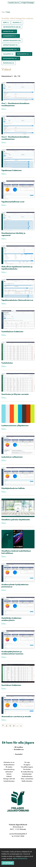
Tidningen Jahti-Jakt (9, 779)
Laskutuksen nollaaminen (12, 457)
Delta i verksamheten (27, 779)
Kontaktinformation (9, 781)
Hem (3, 12)
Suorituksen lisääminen (11, 685)
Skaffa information (27, 781)
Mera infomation (19, 858)
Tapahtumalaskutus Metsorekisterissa (17, 300)
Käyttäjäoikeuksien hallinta (13, 488)
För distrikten (27, 769)
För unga (27, 762)
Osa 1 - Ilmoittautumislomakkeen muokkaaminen (15, 104)
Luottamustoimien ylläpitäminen (15, 425)
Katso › (3, 108)
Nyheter (9, 774)
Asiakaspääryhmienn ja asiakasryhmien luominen (12, 652)
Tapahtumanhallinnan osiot (12, 201)
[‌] (17, 843)
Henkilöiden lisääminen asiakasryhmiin (11, 619)
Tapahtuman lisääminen (11, 170)
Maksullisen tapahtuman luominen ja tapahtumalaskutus (16, 267)
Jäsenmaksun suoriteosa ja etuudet (16, 716)
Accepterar (8, 863)
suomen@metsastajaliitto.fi (18, 834)
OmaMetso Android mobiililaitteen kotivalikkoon (16, 552)
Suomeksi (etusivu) (13, 2)
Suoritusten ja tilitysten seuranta (15, 394)
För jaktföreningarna (27, 767)
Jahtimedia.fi (9, 772)
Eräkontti (9, 776)
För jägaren (27, 765)
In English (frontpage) (27, 2)
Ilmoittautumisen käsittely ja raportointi (13, 234)
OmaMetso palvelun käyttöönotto (15, 519)
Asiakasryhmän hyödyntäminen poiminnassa (15, 585)
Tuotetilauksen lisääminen (12, 331)
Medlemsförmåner (9, 765)
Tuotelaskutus (7, 363)
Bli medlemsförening (27, 772)
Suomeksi (18, 754)
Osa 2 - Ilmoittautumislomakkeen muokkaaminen (15, 138)
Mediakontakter (27, 774)
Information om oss (9, 762)
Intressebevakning (9, 769)
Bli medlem (9, 767)
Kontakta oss (18, 749)
